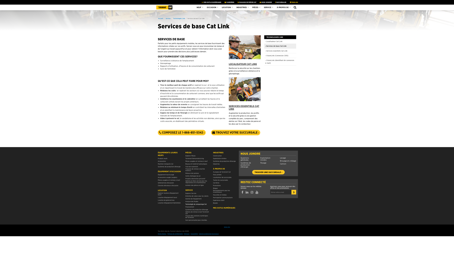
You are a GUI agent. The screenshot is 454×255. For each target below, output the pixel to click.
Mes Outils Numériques (212, 2)
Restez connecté (253, 182)
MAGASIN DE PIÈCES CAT (247, 2)
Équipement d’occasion (169, 171)
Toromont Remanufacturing (194, 158)
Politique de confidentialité (175, 233)
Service (267, 7)
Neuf (199, 7)
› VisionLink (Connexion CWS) (276, 55)
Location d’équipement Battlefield (169, 203)
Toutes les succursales (220, 180)
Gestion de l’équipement (193, 199)
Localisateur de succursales (222, 177)
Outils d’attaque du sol (192, 176)
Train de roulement (191, 166)
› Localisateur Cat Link (273, 41)
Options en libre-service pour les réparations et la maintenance (196, 181)
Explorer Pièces (190, 156)
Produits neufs (162, 158)
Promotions (217, 185)
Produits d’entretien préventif (195, 178)
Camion (283, 164)
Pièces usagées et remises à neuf (169, 180)
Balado (215, 203)
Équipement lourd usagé (166, 174)
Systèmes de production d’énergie (246, 165)
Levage (283, 158)
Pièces (255, 7)
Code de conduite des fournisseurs (209, 233)
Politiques (187, 233)
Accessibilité (194, 233)
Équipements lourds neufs (168, 153)
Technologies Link (179, 18)
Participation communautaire (223, 197)
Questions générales (245, 159)
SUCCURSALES (281, 2)
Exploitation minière (265, 159)
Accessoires (162, 161)
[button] (295, 7)
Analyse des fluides (191, 201)
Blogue (215, 188)
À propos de (283, 7)
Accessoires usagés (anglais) (167, 177)
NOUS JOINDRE (266, 2)
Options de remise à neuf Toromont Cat (197, 212)
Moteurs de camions (192, 173)
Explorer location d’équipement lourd (168, 194)
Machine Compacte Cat (165, 164)
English (295, 2)
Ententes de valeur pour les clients (197, 196)
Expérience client (218, 200)
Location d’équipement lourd (167, 197)
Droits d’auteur (162, 233)
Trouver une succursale (268, 172)
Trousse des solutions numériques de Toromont (196, 216)
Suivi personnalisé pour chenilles (196, 220)
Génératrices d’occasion (166, 183)
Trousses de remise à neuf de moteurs (195, 169)
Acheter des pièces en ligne (194, 185)
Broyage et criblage (288, 161)
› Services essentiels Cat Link (276, 51)
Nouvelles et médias (220, 195)
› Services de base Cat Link (275, 46)
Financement (189, 207)
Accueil (160, 18)
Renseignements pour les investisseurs (221, 191)
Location (226, 7)
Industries (241, 7)
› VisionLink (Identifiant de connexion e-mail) (279, 61)
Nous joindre (250, 153)
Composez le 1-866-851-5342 (182, 132)
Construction (217, 156)
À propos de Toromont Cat (222, 172)
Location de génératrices (166, 200)
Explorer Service (190, 193)
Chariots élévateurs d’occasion (168, 185)
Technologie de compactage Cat (196, 204)
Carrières (230, 2)
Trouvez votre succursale (236, 132)
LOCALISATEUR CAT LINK (243, 64)
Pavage (263, 163)
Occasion (211, 7)
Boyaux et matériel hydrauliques (196, 164)
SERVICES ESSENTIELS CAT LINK (244, 107)
